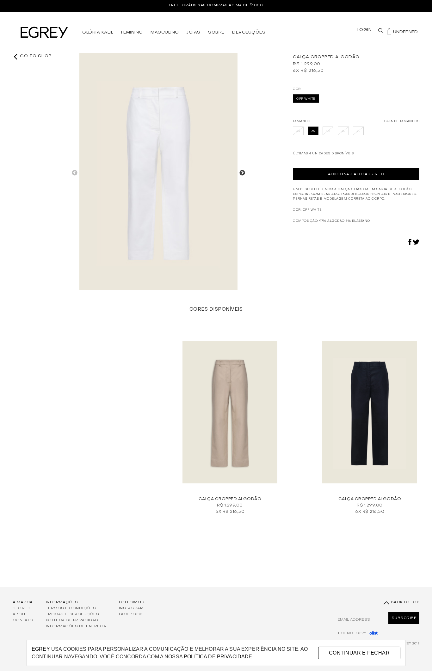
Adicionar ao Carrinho (356, 174)
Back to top (404, 602)
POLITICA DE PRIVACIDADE (73, 620)
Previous (74, 173)
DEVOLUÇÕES (248, 32)
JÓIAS (194, 32)
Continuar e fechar (359, 652)
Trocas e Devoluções (72, 614)
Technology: (351, 633)
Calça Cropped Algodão (230, 499)
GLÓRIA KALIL (97, 32)
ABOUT (20, 614)
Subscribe (404, 618)
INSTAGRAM (131, 608)
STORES (21, 608)
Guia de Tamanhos (401, 121)
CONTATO (23, 620)
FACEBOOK (130, 614)
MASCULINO (165, 32)
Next (242, 173)
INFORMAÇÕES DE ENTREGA (76, 626)
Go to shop (35, 56)
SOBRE (216, 32)
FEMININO (132, 32)
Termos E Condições (71, 608)
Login (364, 30)
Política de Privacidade (218, 656)
